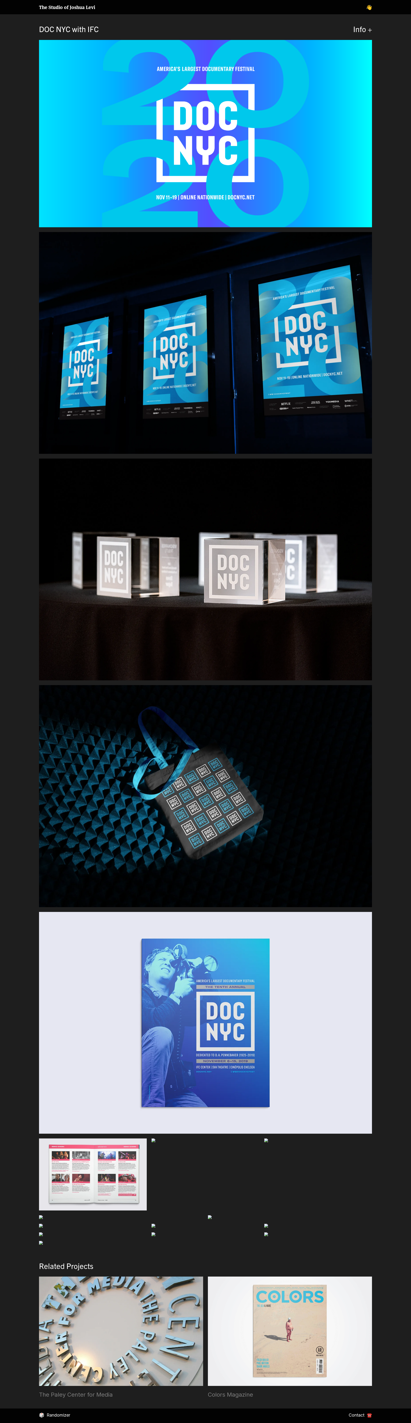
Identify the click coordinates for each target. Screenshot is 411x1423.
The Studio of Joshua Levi (67, 7)
